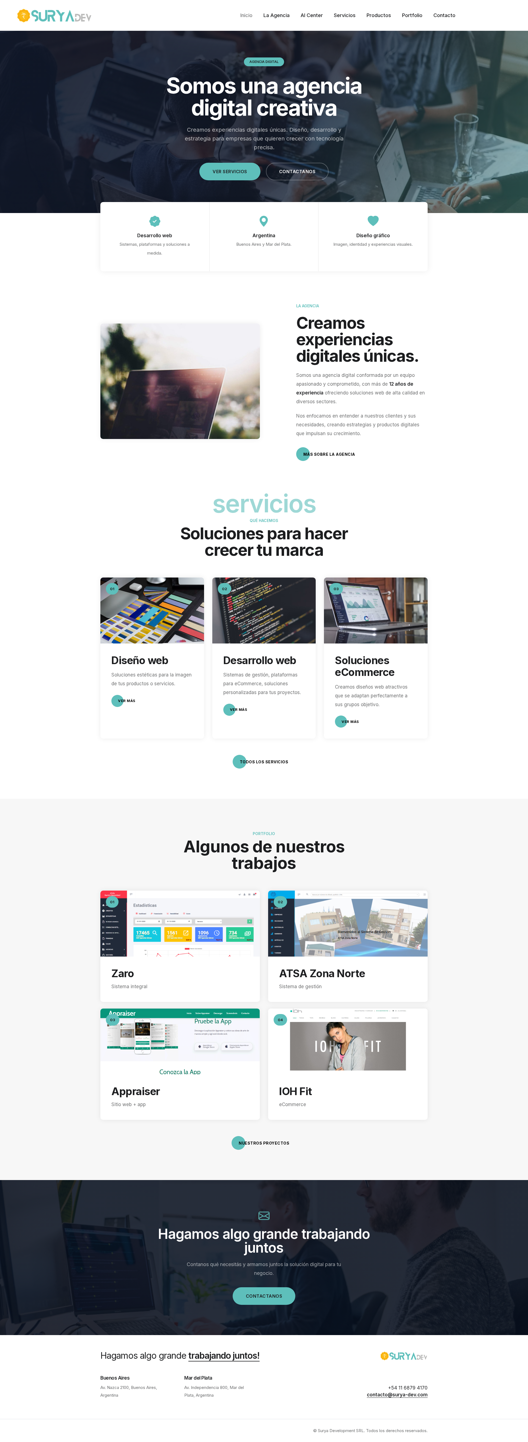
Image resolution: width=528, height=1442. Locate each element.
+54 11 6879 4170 (408, 1387)
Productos (379, 15)
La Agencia (276, 15)
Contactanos (297, 171)
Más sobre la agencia (329, 454)
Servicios (345, 15)
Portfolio (412, 15)
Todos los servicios (264, 761)
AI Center (312, 15)
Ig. (5, 706)
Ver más (127, 700)
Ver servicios (230, 171)
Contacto (444, 15)
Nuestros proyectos (264, 1143)
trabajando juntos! (224, 1355)
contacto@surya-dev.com (397, 1394)
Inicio (246, 15)
